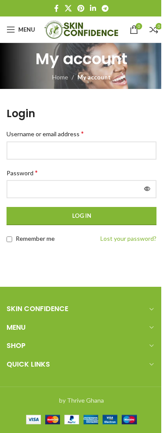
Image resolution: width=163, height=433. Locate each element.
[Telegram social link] (105, 8)
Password (22, 172)
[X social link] (68, 8)
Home (60, 77)
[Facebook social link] (56, 8)
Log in (81, 215)
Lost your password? (128, 238)
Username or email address (45, 133)
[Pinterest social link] (80, 8)
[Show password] (147, 189)
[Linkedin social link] (93, 8)
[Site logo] (82, 29)
